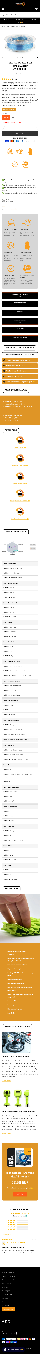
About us (5, 1298)
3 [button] (22, 57)
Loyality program (7, 1294)
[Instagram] (9, 1321)
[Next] (37, 58)
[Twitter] (3, 1321)
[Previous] (2, 58)
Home (3, 26)
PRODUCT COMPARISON (20, 320)
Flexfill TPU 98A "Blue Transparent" (16, 26)
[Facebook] (6, 1321)
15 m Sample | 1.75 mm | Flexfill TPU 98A (20, 1174)
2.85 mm (15, 117)
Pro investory (6, 1305)
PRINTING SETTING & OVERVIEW (20, 294)
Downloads (5, 1287)
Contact (4, 1302)
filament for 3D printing (11, 209)
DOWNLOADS (20, 311)
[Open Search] (3, 15)
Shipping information (8, 1280)
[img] (7, 1240)
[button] (7, 79)
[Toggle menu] (3, 9)
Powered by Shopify (26, 1349)
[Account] (31, 8)
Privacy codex (6, 1284)
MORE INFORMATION (8, 109)
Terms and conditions (9, 1276)
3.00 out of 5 (25, 1214)
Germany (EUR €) (8, 1333)
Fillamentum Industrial (9, 206)
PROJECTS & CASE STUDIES (20, 337)
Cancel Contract (8, 1309)
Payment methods (8, 1273)
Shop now (20, 1194)
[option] (20, 42)
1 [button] (17, 57)
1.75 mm (6, 117)
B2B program (6, 1291)
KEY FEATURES (20, 328)
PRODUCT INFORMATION (20, 303)
